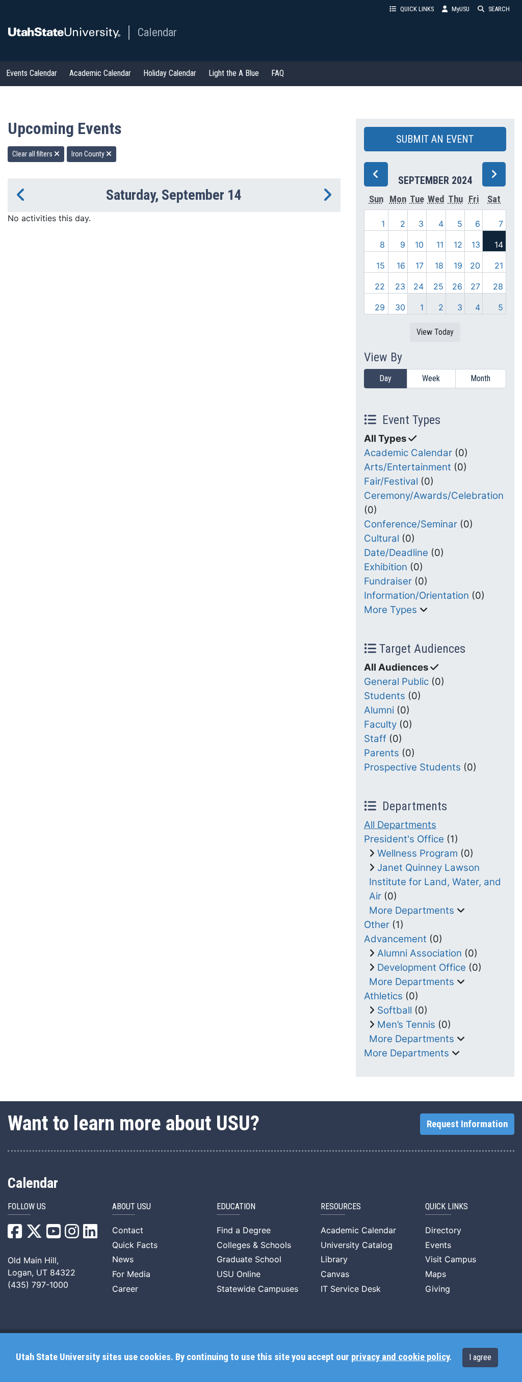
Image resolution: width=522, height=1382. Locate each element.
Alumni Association (419, 953)
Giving (437, 1289)
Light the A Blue (233, 73)
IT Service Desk (351, 1289)
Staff (375, 739)
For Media (131, 1274)
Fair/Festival (391, 481)
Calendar (157, 32)
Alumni (379, 710)
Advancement (395, 939)
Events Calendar (31, 73)
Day (385, 378)
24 (418, 286)
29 (380, 307)
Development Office (421, 967)
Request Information (467, 1124)
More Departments (411, 910)
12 (458, 245)
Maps (435, 1274)
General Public (396, 681)
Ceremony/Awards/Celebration (434, 495)
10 (419, 245)
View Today (435, 332)
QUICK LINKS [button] (417, 9)
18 (439, 265)
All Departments (400, 825)
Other (376, 925)
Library (334, 1259)
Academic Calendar (100, 73)
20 (475, 265)
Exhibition (385, 567)
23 (400, 286)
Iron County (88, 154)
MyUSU (460, 9)
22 (380, 286)
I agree (480, 1357)
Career (125, 1289)
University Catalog (357, 1245)
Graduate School (249, 1259)
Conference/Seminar (410, 524)
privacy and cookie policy (400, 1357)
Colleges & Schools (254, 1245)
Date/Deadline (396, 553)
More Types (390, 610)
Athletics (383, 996)
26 (457, 286)
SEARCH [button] (499, 9)
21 (498, 265)
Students (384, 696)
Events (438, 1245)
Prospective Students (412, 767)
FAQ (277, 73)
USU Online (238, 1274)
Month (480, 378)
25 (438, 286)
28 (498, 286)
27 (475, 286)
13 (476, 245)
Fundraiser (388, 581)
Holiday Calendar (169, 73)
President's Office (404, 839)
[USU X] (34, 1234)
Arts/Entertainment (407, 467)
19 (458, 265)
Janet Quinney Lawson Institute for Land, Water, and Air (435, 882)
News (123, 1259)
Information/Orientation (416, 595)
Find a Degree (244, 1230)
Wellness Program (417, 853)
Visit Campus (450, 1259)
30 (400, 307)
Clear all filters (33, 154)
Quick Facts (135, 1245)
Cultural (381, 538)
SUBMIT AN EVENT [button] (435, 139)
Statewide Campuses (257, 1289)
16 (401, 265)
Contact (127, 1230)
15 (380, 265)
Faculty (380, 724)
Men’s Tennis (406, 1024)
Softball (394, 1010)
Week (431, 378)
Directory (443, 1230)
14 (498, 245)
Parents (381, 753)
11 (439, 245)
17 (419, 265)
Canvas (335, 1274)
